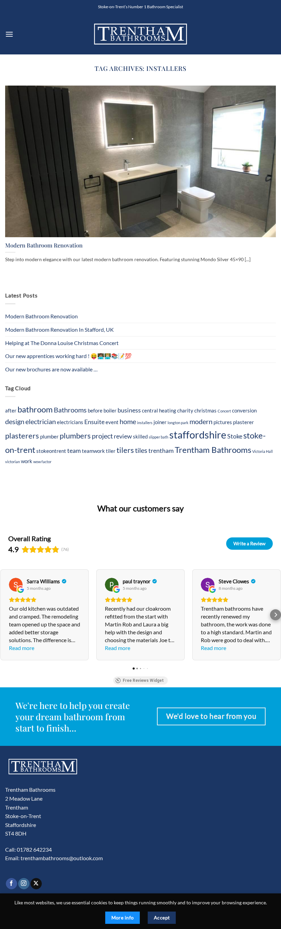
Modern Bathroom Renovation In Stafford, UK (59, 329)
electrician (40, 421)
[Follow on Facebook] (11, 884)
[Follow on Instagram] (23, 884)
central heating (159, 410)
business (129, 410)
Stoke (234, 436)
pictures (222, 422)
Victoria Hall (262, 451)
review (123, 436)
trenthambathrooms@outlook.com (62, 858)
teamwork (93, 451)
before (95, 410)
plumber (49, 436)
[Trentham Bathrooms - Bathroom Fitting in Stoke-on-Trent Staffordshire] (140, 34)
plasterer (243, 422)
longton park (178, 422)
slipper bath (158, 437)
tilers (125, 450)
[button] (9, 34)
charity (185, 410)
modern (201, 421)
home (128, 421)
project (102, 436)
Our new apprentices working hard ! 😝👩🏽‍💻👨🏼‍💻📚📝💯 (68, 356)
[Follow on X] (36, 884)
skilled (140, 436)
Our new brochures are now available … (51, 369)
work (26, 461)
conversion (244, 410)
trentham (161, 450)
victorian (12, 461)
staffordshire (197, 435)
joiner (160, 422)
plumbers (75, 435)
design (14, 421)
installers (144, 422)
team (74, 450)
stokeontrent (51, 451)
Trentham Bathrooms (213, 450)
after (10, 410)
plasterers (22, 435)
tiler (110, 451)
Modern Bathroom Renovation (44, 245)
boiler (110, 410)
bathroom (35, 409)
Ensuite (94, 421)
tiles (141, 450)
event (112, 422)
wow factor (42, 461)
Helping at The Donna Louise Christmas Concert (62, 343)
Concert (224, 411)
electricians (70, 422)
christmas (205, 410)
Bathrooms (70, 410)
